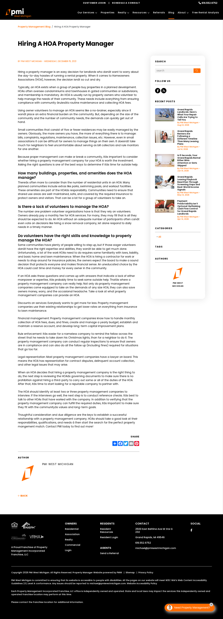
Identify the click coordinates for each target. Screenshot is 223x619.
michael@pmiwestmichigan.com (155, 548)
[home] (18, 12)
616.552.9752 (209, 3)
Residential (72, 529)
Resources (140, 12)
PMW (119, 572)
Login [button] (68, 550)
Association (72, 534)
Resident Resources (106, 530)
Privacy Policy (145, 572)
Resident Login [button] (109, 537)
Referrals (159, 12)
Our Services (86, 12)
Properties (108, 12)
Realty (122, 12)
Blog (171, 12)
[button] (157, 90)
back (24, 495)
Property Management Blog (34, 26)
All (159, 236)
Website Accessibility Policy (142, 583)
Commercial (72, 545)
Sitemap (130, 572)
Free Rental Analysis (205, 12)
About (182, 12)
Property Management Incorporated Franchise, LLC (29, 550)
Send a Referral (109, 553)
